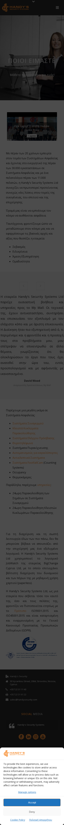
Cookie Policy (17, 819)
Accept (32, 802)
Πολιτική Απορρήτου (40, 819)
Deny (32, 811)
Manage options (27, 792)
